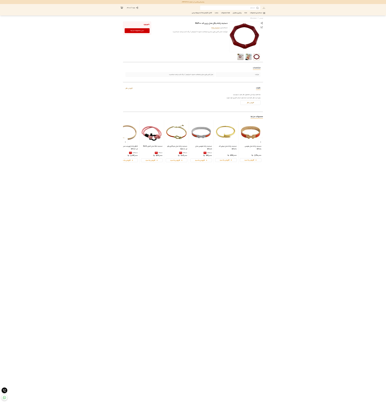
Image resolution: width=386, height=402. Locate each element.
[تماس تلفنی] (4, 390)
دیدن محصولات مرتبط (137, 31)
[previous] (260, 142)
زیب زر (261, 18)
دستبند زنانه (253, 18)
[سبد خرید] (122, 8)
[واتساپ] (4, 397)
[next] (125, 142)
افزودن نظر (129, 88)
